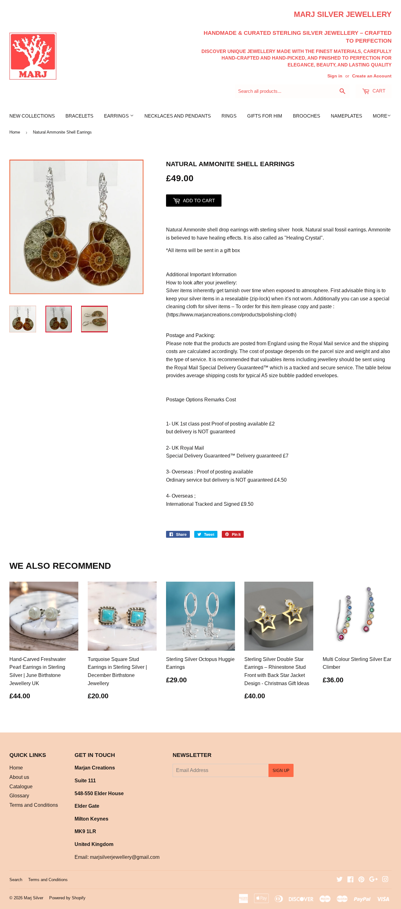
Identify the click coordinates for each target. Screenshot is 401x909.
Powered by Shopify (67, 898)
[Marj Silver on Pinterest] (361, 880)
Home (14, 132)
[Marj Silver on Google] (373, 880)
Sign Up (281, 770)
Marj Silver (33, 898)
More (380, 116)
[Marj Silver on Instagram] (385, 880)
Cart (378, 90)
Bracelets (79, 116)
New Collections (32, 116)
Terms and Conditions (33, 805)
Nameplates (346, 116)
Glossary (19, 795)
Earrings (117, 116)
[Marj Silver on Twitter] (339, 880)
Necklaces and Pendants (177, 116)
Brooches (306, 116)
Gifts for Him (264, 116)
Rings (229, 116)
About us (19, 777)
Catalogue (21, 786)
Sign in (334, 76)
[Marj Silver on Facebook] (350, 880)
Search (15, 879)
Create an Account (372, 76)
